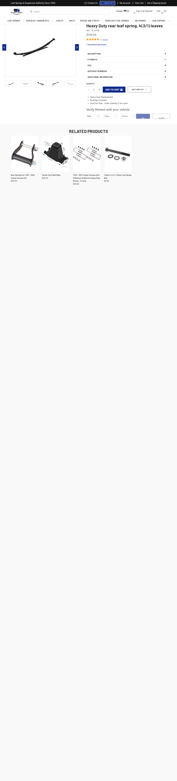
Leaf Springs (14, 21)
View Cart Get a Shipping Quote (150, 3)
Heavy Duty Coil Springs (117, 21)
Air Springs (140, 21)
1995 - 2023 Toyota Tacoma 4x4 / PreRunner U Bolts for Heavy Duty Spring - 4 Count (86, 178)
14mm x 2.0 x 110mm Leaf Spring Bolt (117, 176)
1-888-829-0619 (108, 3)
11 (104, 40)
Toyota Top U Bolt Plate (51, 175)
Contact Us (93, 3)
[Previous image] (4, 47)
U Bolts (59, 21)
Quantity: (90, 84)
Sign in (139, 11)
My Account (125, 3)
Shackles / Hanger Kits (37, 21)
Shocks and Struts (89, 21)
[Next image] (77, 47)
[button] (122, 11)
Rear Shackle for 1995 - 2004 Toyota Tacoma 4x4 (23, 176)
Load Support (158, 21)
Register (149, 11)
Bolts (72, 21)
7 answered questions (96, 44)
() (161, 11)
